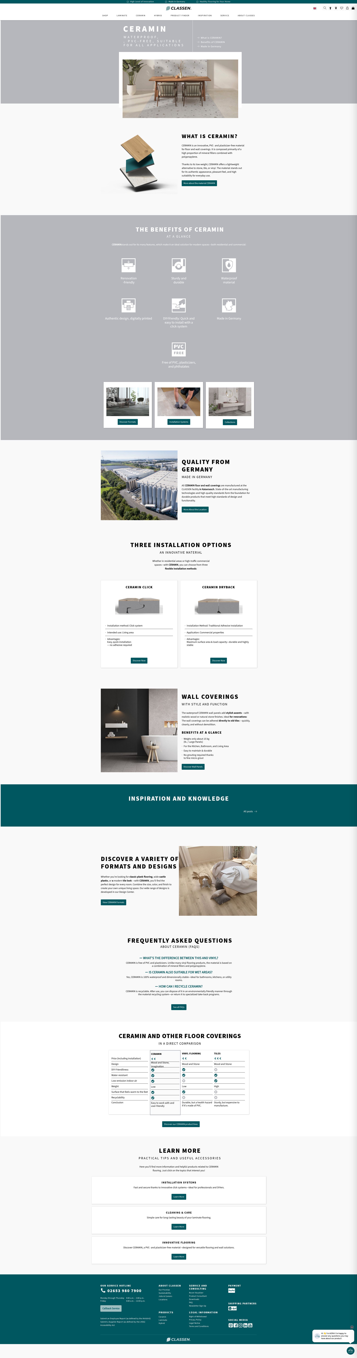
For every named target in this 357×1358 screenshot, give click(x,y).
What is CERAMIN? (211, 37)
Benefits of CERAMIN (213, 42)
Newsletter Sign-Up (197, 1306)
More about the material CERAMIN (199, 183)
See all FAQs (178, 1007)
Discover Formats (128, 421)
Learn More (178, 1196)
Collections (230, 422)
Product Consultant (198, 1296)
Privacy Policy (195, 1320)
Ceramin (162, 1317)
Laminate (163, 1320)
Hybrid (162, 1323)
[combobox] (316, 8)
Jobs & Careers (165, 1296)
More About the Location (195, 509)
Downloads (194, 1299)
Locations (163, 1300)
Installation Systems (178, 421)
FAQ (191, 1303)
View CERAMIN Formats (113, 902)
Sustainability (165, 1293)
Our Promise (164, 1290)
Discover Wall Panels (193, 766)
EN (319, 8)
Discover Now (139, 660)
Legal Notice (194, 1323)
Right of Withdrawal (198, 1317)
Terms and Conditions (199, 1326)
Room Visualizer (196, 1293)
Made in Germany (211, 46)
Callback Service (111, 1308)
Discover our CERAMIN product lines (181, 1124)
